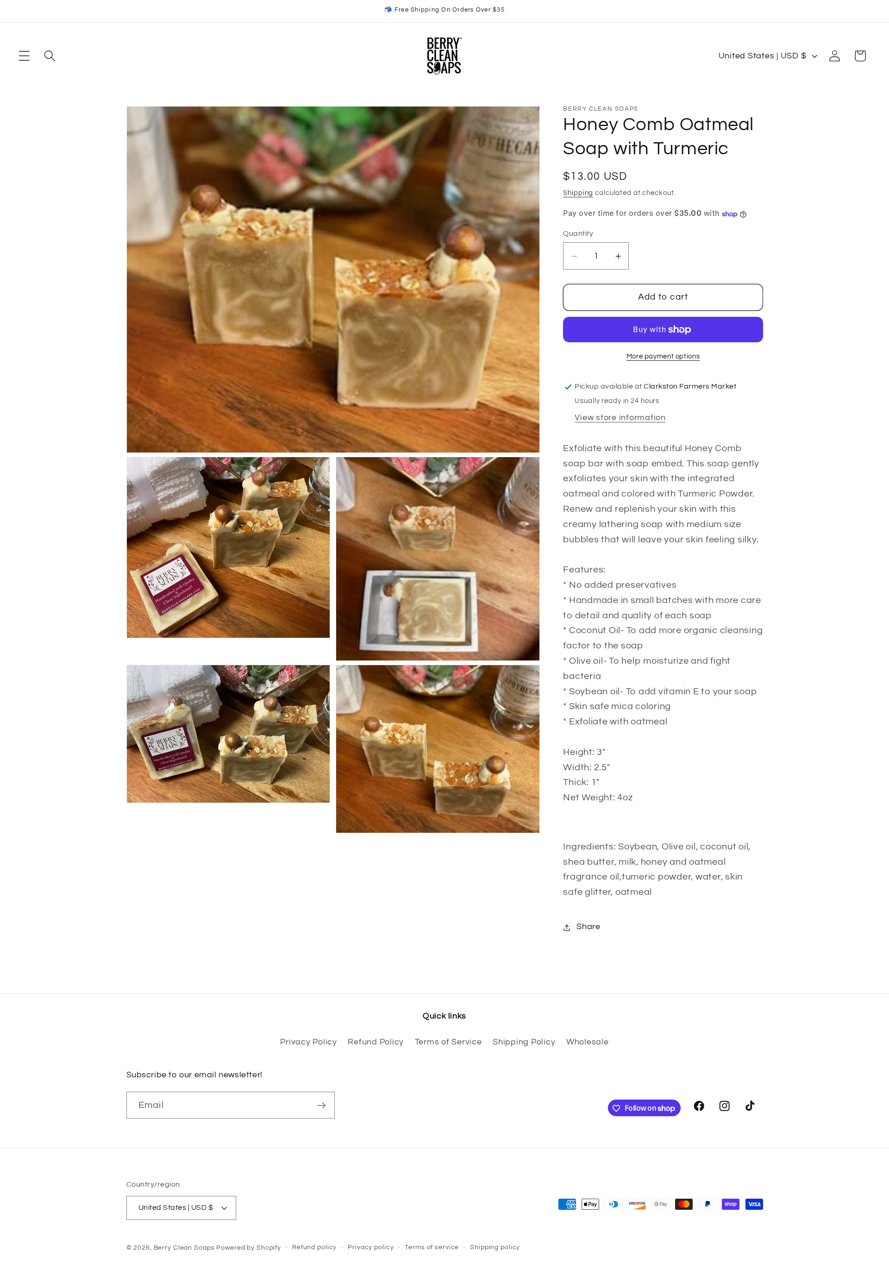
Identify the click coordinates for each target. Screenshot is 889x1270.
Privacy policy (371, 1248)
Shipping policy (495, 1248)
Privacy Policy (308, 1042)
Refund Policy (376, 1042)
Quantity (578, 234)
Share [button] (588, 927)
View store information (620, 418)
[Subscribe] (321, 1105)
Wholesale (587, 1042)
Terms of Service (448, 1042)
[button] (24, 56)
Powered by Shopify (248, 1248)
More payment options (663, 356)
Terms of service (432, 1248)
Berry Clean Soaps (184, 1248)
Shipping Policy (524, 1042)
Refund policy (314, 1248)
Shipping (578, 193)
